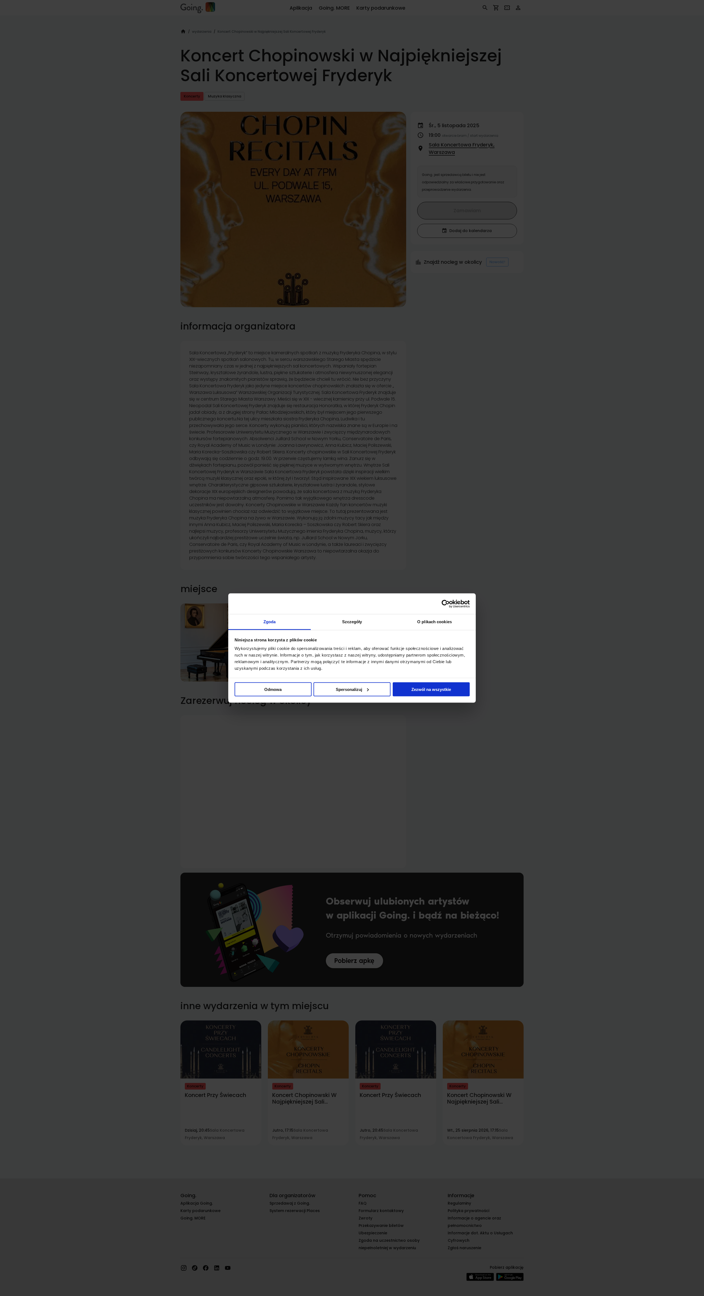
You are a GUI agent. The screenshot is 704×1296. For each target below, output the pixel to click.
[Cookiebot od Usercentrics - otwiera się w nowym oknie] (446, 604)
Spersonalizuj (349, 689)
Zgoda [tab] (269, 621)
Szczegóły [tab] (352, 621)
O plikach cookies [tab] (434, 621)
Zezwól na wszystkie (431, 689)
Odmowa (273, 689)
